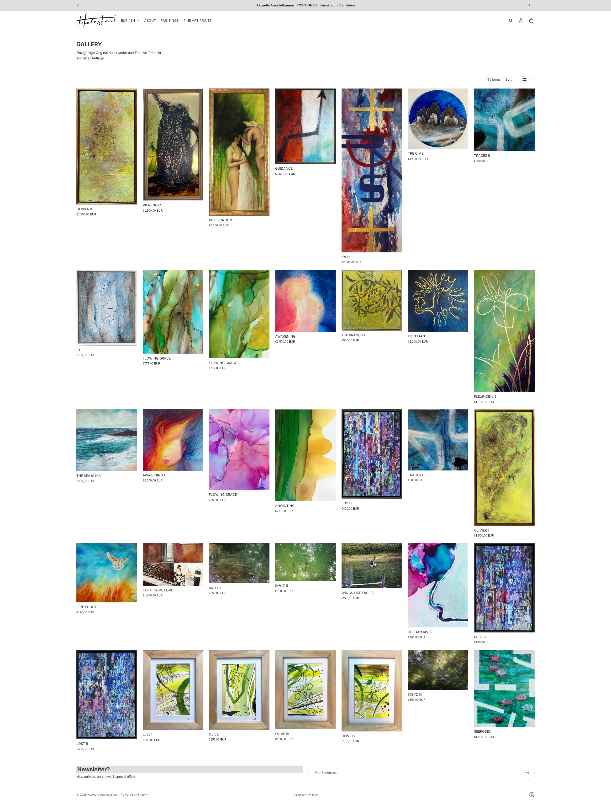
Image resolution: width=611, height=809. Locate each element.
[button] (510, 79)
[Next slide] (529, 5)
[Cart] (531, 20)
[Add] (129, 197)
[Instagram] (532, 795)
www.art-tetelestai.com (103, 794)
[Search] (511, 20)
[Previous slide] (78, 5)
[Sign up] (527, 773)
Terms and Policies (305, 795)
